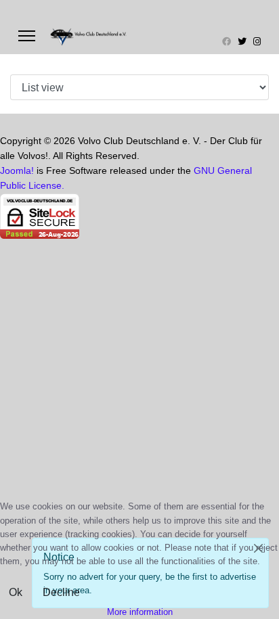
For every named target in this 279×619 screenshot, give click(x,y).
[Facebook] (226, 42)
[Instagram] (257, 42)
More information (140, 612)
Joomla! (17, 170)
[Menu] (26, 36)
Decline (61, 592)
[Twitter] (242, 42)
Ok (15, 592)
